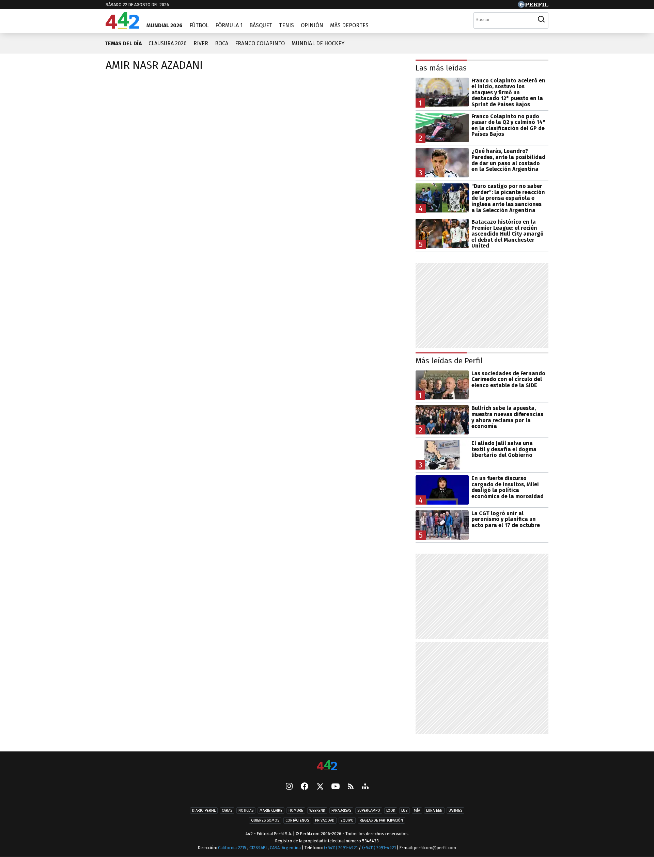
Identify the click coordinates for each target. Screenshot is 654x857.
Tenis (286, 25)
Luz (404, 810)
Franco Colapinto (260, 43)
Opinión (312, 25)
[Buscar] (541, 19)
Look (390, 810)
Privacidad (324, 820)
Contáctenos (297, 820)
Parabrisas (341, 810)
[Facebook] (304, 786)
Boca (221, 43)
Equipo (347, 820)
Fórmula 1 (229, 25)
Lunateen (434, 810)
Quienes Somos (265, 820)
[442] (327, 766)
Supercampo (368, 810)
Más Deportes (349, 25)
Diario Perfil (204, 810)
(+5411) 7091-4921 (341, 847)
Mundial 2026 (164, 25)
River (200, 43)
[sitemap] (365, 786)
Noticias (245, 810)
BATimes (455, 810)
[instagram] (289, 787)
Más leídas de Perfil (449, 360)
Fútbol (198, 25)
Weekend (317, 810)
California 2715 (232, 847)
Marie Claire (271, 810)
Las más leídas (441, 68)
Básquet (260, 25)
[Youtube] (335, 786)
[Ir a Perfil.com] (533, 6)
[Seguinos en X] (319, 787)
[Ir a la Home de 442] (122, 26)
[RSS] (351, 786)
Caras (227, 810)
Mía (417, 810)
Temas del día (123, 43)
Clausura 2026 (168, 43)
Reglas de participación (381, 820)
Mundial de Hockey (318, 43)
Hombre (296, 810)
